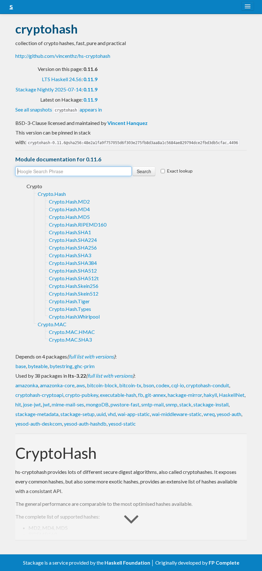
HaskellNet (231, 395)
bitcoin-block (102, 385)
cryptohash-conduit (207, 385)
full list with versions (91, 356)
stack (185, 404)
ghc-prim (84, 366)
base (20, 366)
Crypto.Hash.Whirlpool (74, 316)
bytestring (61, 366)
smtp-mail (152, 404)
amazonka (26, 385)
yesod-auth (229, 414)
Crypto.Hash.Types (70, 309)
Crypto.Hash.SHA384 (73, 263)
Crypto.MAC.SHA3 (70, 339)
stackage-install (210, 404)
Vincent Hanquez (127, 123)
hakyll (210, 395)
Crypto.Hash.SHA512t (74, 278)
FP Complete (224, 562)
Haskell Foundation (127, 562)
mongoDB (97, 404)
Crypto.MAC (52, 324)
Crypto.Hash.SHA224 (73, 240)
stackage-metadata (36, 414)
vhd (112, 414)
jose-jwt (32, 404)
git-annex (155, 395)
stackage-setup (77, 414)
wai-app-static (134, 414)
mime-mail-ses (68, 404)
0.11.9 (90, 79)
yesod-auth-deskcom (38, 424)
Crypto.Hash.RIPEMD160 (77, 224)
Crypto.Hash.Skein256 (73, 286)
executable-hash (118, 395)
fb (140, 395)
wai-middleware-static (177, 414)
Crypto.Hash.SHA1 (70, 232)
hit (18, 404)
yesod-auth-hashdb (85, 424)
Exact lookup (180, 171)
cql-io (177, 385)
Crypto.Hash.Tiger (69, 301)
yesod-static (122, 424)
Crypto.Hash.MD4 (69, 209)
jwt (46, 404)
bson (148, 385)
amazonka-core (57, 385)
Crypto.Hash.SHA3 (70, 255)
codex (162, 385)
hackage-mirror (185, 395)
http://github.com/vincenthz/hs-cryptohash (62, 56)
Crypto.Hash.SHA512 (73, 270)
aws (80, 385)
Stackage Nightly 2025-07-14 (48, 89)
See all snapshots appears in (58, 109)
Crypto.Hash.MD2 (69, 201)
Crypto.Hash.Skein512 (73, 293)
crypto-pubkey (81, 395)
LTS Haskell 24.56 (61, 79)
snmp (171, 404)
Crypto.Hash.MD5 (69, 217)
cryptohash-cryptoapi (39, 395)
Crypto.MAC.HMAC (72, 332)
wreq (209, 414)
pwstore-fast (125, 404)
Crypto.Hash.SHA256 (73, 247)
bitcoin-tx (130, 385)
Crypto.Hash (52, 194)
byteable (38, 366)
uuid (101, 414)
